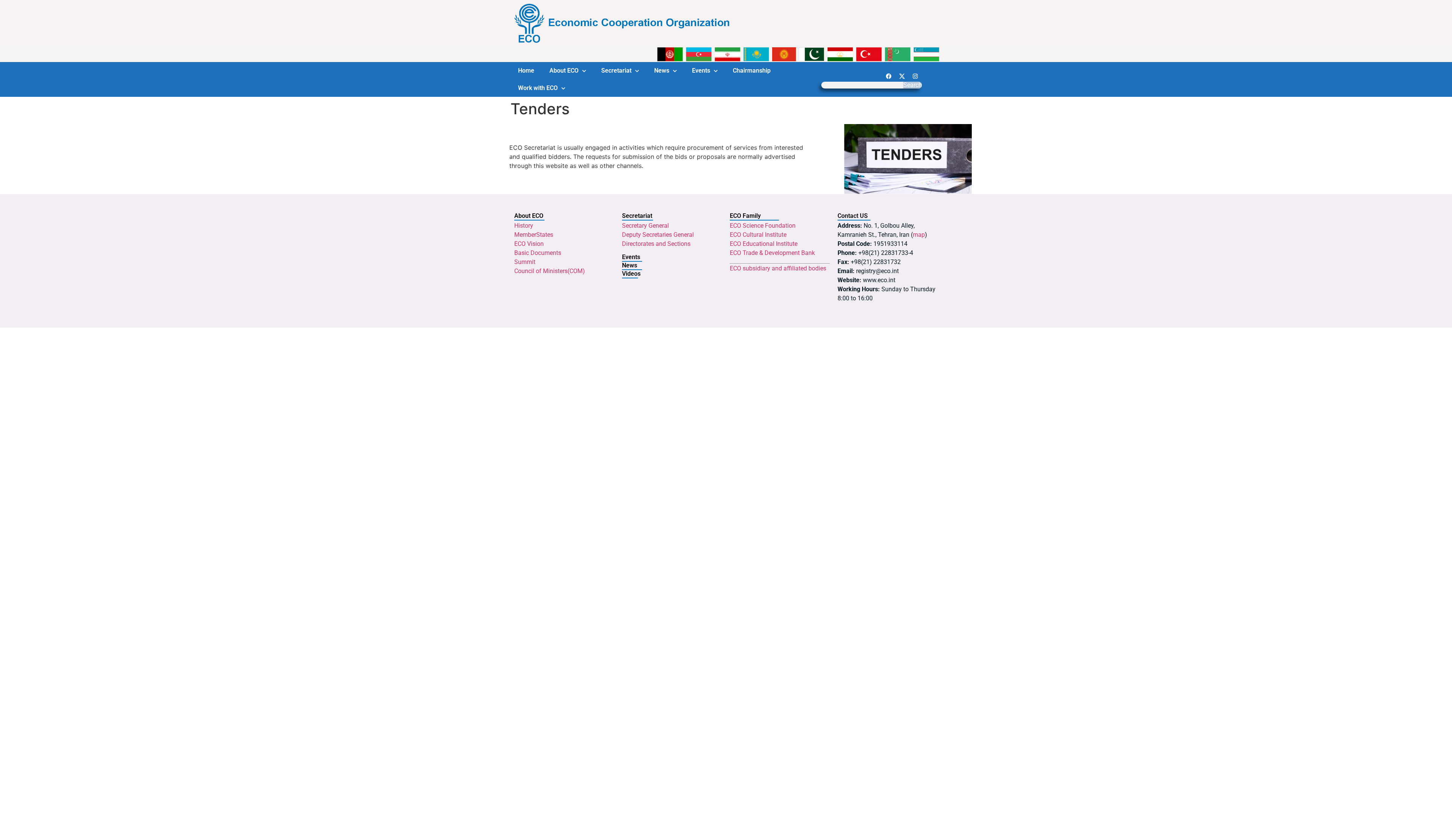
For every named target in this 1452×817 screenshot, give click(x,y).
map (919, 234)
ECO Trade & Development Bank (772, 252)
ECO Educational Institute (763, 243)
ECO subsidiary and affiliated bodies (778, 268)
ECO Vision (529, 243)
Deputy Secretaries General (658, 234)
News (661, 70)
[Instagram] (915, 76)
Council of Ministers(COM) (549, 271)
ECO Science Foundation (763, 225)
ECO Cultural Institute (758, 234)
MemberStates (533, 234)
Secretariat (616, 70)
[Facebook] (888, 76)
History (523, 225)
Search (912, 85)
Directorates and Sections (656, 243)
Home (526, 70)
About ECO (564, 70)
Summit (524, 262)
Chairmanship (752, 70)
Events (701, 70)
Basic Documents (537, 252)
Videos (631, 273)
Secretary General (645, 225)
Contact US (853, 215)
